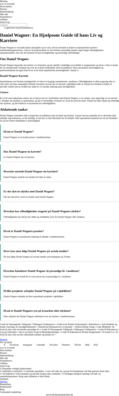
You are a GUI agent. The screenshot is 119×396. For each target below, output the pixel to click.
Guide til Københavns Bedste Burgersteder (81, 332)
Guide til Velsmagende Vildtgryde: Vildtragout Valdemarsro (27, 324)
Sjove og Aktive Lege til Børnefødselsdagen (39, 332)
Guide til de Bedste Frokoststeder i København (78, 324)
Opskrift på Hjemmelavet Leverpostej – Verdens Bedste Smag (66, 327)
